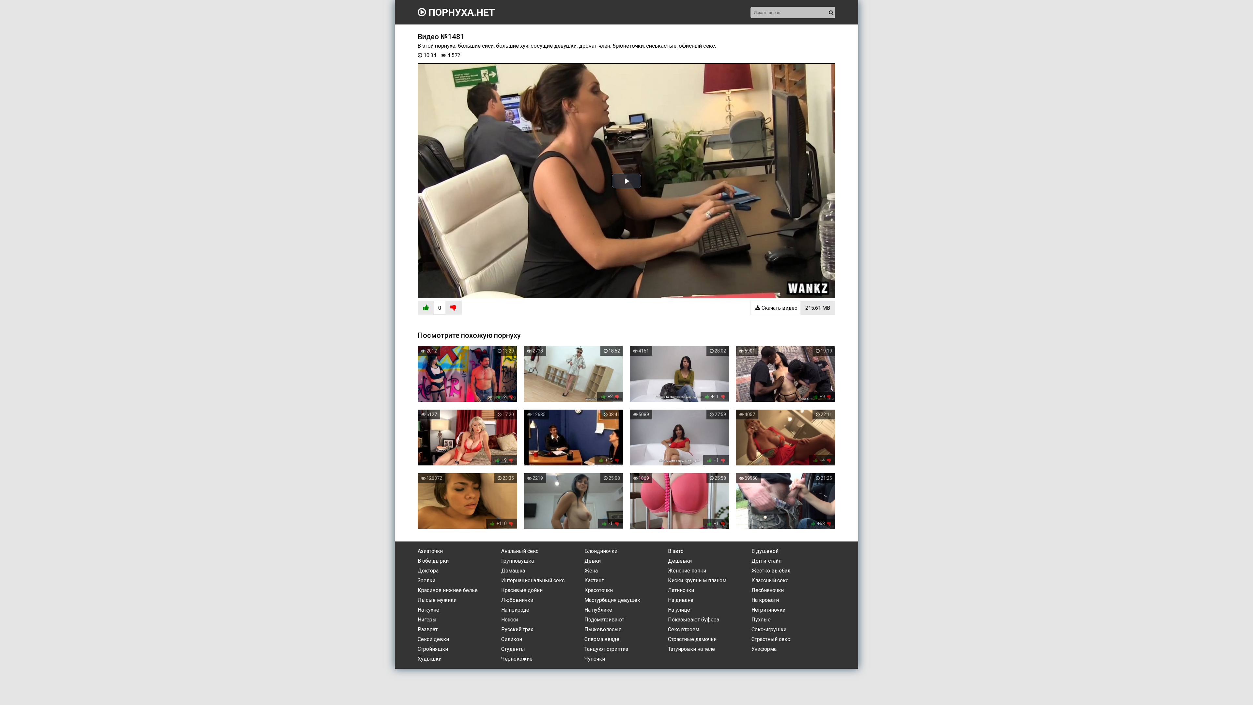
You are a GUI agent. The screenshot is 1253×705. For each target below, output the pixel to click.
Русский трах (517, 629)
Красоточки (598, 590)
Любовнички (517, 600)
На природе (515, 610)
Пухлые (761, 620)
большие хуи (512, 45)
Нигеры (427, 620)
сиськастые (661, 45)
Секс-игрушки (768, 629)
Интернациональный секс (533, 580)
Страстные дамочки (692, 639)
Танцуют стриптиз (606, 649)
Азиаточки (430, 551)
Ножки (509, 620)
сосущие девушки (554, 45)
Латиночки (681, 590)
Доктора (428, 571)
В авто (676, 551)
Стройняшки (433, 649)
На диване (680, 600)
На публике (598, 610)
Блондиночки (600, 551)
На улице (679, 610)
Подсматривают (604, 620)
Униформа (764, 649)
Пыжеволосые (603, 629)
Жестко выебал (770, 571)
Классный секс (769, 580)
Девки (592, 561)
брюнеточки (628, 45)
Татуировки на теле (691, 649)
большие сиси (476, 45)
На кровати (765, 600)
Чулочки (594, 659)
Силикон (511, 639)
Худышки (429, 659)
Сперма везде (601, 639)
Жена (591, 571)
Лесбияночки (767, 590)
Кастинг (594, 580)
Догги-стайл (766, 561)
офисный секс (697, 45)
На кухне (428, 610)
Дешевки (680, 561)
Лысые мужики (437, 600)
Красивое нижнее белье (448, 590)
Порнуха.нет (460, 12)
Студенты (513, 649)
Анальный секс (519, 551)
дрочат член (594, 45)
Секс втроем (683, 629)
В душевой (765, 551)
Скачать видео (795, 308)
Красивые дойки (522, 590)
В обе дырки (433, 561)
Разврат (428, 629)
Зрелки (426, 580)
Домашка (513, 571)
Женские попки (687, 571)
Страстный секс (770, 639)
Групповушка (517, 561)
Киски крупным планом (697, 580)
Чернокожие (517, 659)
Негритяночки (768, 610)
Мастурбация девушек (612, 600)
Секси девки (433, 639)
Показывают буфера (693, 620)
